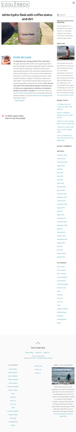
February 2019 (61, 218)
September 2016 (62, 239)
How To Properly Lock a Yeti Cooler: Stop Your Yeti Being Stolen (65, 138)
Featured (60, 295)
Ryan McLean (22, 57)
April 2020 (60, 180)
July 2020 (59, 169)
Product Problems (62, 309)
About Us (46, 352)
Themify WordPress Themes (44, 358)
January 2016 (61, 257)
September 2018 (62, 225)
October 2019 (61, 201)
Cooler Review (61, 281)
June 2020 (60, 172)
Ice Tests (60, 302)
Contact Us (38, 352)
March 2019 (60, 215)
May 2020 (60, 176)
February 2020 (61, 187)
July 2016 (59, 246)
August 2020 (61, 165)
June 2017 (60, 229)
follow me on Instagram (41, 95)
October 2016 (61, 236)
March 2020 (60, 183)
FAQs (58, 291)
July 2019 (59, 211)
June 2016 (60, 250)
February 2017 (61, 232)
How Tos (60, 298)
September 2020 (62, 162)
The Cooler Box (37, 356)
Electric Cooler (61, 288)
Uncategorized (61, 319)
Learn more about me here (65, 95)
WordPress (33, 358)
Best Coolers (61, 266)
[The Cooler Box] (15, 6)
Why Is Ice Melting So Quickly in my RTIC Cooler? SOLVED (65, 115)
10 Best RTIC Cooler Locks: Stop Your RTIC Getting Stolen (65, 129)
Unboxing (60, 316)
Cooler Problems (62, 277)
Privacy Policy (29, 352)
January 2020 (61, 190)
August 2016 (61, 243)
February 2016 (61, 253)
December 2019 (62, 194)
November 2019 (62, 197)
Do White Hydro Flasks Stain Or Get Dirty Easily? (15, 117)
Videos (59, 323)
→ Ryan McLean (18, 100)
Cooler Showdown (62, 284)
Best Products (61, 270)
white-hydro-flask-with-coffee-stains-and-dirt (27, 17)
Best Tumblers (61, 274)
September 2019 (62, 204)
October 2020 (61, 158)
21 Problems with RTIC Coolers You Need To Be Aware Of (64, 106)
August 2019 (61, 208)
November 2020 (62, 155)
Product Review (62, 312)
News (58, 305)
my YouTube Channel (20, 93)
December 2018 (62, 222)
